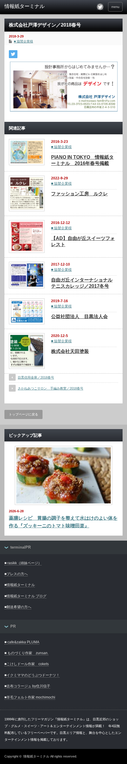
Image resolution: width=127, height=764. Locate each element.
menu (115, 7)
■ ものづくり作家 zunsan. (26, 653)
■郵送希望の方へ (17, 607)
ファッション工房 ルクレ (79, 193)
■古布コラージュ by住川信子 (27, 686)
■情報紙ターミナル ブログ (25, 596)
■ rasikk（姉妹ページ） (23, 563)
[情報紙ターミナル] (29, 6)
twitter (100, 7)
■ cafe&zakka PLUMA (21, 642)
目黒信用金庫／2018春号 (36, 377)
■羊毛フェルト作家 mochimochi (29, 697)
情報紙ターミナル (36, 756)
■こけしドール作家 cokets (26, 664)
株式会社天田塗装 (70, 351)
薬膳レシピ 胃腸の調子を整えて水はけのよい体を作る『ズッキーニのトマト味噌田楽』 (63, 522)
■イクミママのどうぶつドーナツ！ (32, 675)
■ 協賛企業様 (23, 41)
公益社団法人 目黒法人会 (79, 316)
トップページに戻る (23, 414)
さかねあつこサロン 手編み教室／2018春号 (50, 388)
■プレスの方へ (16, 574)
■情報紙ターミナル (19, 585)
